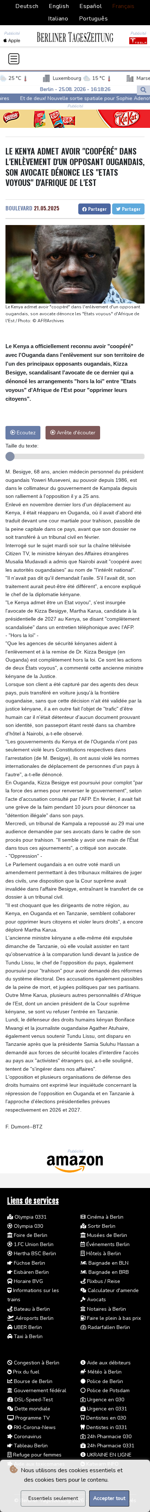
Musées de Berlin (106, 1235)
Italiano (58, 19)
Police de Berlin (104, 1381)
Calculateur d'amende (112, 1290)
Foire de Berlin (29, 1235)
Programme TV (32, 1417)
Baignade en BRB (108, 1272)
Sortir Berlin (100, 1226)
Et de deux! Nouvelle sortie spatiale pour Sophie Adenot (66, 98)
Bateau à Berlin (31, 1309)
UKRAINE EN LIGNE (108, 1454)
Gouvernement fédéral (39, 1390)
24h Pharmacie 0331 (110, 1445)
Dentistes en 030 (105, 1417)
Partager (97, 209)
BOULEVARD (18, 208)
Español (90, 6)
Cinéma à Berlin (104, 1217)
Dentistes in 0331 (106, 1427)
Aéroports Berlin (34, 1318)
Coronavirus (27, 1436)
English (59, 6)
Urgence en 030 (105, 1399)
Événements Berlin (107, 1244)
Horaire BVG (27, 1281)
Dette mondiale (31, 1408)
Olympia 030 (27, 1226)
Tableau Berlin (30, 1445)
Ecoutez (25, 432)
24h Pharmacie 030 (108, 1436)
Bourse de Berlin (32, 1381)
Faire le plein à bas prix (113, 1318)
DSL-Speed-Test (33, 1399)
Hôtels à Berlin (103, 1253)
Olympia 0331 (30, 1217)
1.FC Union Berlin (33, 1244)
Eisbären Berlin (30, 1272)
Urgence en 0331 (106, 1408)
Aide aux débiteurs (108, 1362)
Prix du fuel (25, 1371)
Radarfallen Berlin (108, 1327)
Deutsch (26, 6)
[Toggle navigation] (14, 59)
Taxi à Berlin (27, 1336)
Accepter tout (109, 1498)
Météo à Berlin (104, 1371)
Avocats (96, 1299)
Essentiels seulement (53, 1498)
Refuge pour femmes (37, 1454)
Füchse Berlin (28, 1263)
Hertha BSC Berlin (34, 1253)
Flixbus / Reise (103, 1281)
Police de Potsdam (108, 1390)
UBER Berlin (27, 1327)
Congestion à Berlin (35, 1362)
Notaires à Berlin (106, 1309)
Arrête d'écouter (75, 432)
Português (93, 19)
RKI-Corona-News (34, 1427)
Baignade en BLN (108, 1263)
